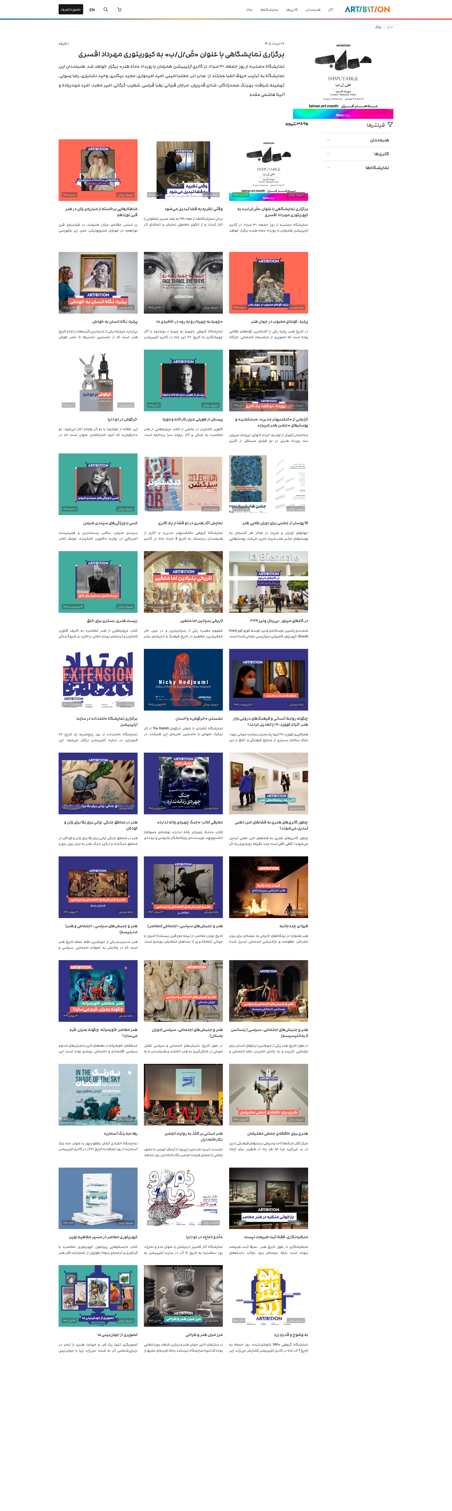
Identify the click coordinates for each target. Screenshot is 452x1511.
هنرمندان (313, 9)
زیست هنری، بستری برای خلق (112, 620)
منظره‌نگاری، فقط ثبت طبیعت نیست (276, 1236)
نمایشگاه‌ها (269, 9)
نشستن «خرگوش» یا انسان (199, 718)
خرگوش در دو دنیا (123, 419)
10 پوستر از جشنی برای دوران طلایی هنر (275, 523)
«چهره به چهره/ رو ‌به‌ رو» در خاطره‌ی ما (189, 321)
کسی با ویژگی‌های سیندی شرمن (110, 523)
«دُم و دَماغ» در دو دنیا (204, 1236)
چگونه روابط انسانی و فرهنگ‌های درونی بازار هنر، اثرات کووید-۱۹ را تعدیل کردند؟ (270, 721)
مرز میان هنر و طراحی (204, 1334)
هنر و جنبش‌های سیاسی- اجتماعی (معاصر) (185, 925)
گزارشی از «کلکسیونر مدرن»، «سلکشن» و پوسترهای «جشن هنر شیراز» (271, 422)
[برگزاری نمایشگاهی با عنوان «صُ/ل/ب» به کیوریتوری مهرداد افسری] (343, 117)
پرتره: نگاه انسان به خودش (115, 321)
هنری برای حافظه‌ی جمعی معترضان (277, 1133)
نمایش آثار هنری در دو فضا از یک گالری (190, 523)
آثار (330, 9)
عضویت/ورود (71, 9)
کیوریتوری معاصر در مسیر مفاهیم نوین (103, 1236)
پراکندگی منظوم (123, 1432)
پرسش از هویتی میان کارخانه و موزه (192, 419)
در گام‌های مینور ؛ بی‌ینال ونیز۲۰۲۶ (279, 620)
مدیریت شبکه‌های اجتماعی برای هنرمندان (187, 1432)
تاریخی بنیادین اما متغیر (201, 620)
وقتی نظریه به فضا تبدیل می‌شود (194, 208)
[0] (119, 9)
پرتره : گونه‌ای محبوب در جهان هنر (279, 321)
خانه (390, 27)
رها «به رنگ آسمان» (121, 1133)
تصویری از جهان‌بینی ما (118, 1334)
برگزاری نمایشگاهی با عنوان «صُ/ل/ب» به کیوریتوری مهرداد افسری (181, 53)
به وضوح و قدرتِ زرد (291, 1334)
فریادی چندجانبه (293, 925)
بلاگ (249, 9)
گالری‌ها (292, 9)
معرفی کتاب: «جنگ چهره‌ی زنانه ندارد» (190, 822)
